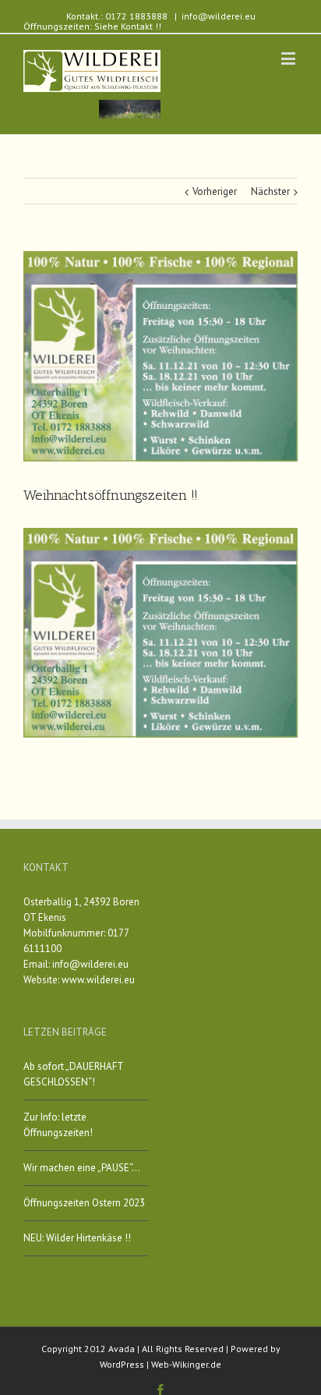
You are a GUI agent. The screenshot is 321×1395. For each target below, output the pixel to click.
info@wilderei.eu (219, 16)
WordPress (122, 1364)
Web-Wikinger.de (186, 1364)
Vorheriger (214, 191)
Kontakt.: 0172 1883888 (117, 16)
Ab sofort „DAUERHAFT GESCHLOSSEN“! (73, 1074)
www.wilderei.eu (98, 979)
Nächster (270, 191)
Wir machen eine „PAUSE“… (81, 1167)
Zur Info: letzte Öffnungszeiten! (58, 1124)
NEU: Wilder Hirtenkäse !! (77, 1238)
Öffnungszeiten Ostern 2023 (84, 1202)
